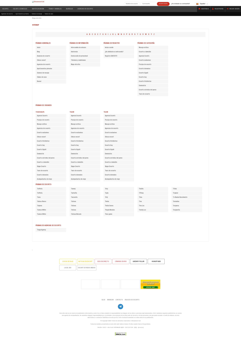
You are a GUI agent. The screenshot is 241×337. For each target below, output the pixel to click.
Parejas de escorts (145, 64)
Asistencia (205, 9)
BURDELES (69, 9)
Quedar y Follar (138, 261)
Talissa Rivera (41, 201)
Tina (140, 201)
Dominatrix (142, 86)
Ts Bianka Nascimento (180, 197)
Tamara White (41, 210)
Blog (38, 52)
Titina (175, 189)
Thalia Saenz (109, 206)
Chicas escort (41, 60)
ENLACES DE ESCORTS (132, 300)
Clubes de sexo (49, 14)
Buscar (39, 81)
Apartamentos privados (22, 14)
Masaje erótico (144, 47)
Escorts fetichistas (145, 81)
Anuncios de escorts (43, 56)
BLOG (103, 300)
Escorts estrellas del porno (147, 90)
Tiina (140, 197)
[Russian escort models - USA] (110, 284)
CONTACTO (119, 300)
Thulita (141, 189)
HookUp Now (156, 261)
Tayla (106, 193)
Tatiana (73, 201)
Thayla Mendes (110, 210)
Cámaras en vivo (121, 261)
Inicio (38, 47)
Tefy (106, 197)
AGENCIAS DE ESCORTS (85, 9)
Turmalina (176, 201)
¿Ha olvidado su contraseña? (180, 4)
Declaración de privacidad (79, 56)
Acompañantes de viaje (44, 179)
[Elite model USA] (130, 284)
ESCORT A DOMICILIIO (20, 9)
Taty (106, 189)
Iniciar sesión (234, 9)
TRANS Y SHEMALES (55, 9)
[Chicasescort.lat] (38, 2)
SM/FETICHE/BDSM (38, 9)
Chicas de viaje (67, 261)
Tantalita (74, 193)
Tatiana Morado (76, 214)
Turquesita (176, 210)
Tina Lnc (141, 206)
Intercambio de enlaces (78, 47)
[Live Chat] (91, 284)
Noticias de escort (85, 261)
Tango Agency (41, 230)
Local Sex (67, 268)
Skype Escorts (41, 166)
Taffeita (39, 189)
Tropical (175, 193)
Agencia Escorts (144, 56)
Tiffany (141, 193)
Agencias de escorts (7, 14)
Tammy (73, 189)
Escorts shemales (144, 69)
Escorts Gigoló (143, 73)
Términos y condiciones (78, 60)
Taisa (39, 197)
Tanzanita (74, 197)
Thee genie (108, 214)
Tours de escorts (144, 94)
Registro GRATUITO (111, 56)
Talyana (39, 206)
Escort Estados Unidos (86, 268)
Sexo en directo (103, 261)
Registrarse (219, 9)
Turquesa (176, 206)
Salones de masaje (37, 14)
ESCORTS (5, 9)
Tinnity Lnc (142, 210)
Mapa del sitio (75, 64)
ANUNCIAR (110, 300)
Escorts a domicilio (145, 52)
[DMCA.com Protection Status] (120, 334)
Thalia (107, 201)
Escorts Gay (142, 77)
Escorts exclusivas (145, 60)
